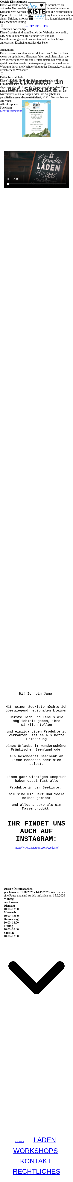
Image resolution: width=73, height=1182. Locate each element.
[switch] (2, 46)
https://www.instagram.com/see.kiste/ (36, 847)
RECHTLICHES (36, 1171)
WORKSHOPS (35, 1151)
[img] (36, 11)
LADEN (45, 1140)
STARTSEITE (19, 1142)
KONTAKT (35, 1161)
